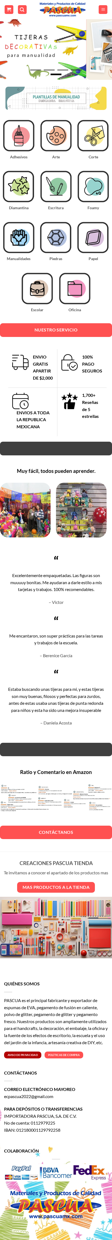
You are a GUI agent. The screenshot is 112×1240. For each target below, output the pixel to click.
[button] (9, 9)
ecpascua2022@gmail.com (28, 1096)
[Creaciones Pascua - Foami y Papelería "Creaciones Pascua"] (62, 9)
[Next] (104, 513)
